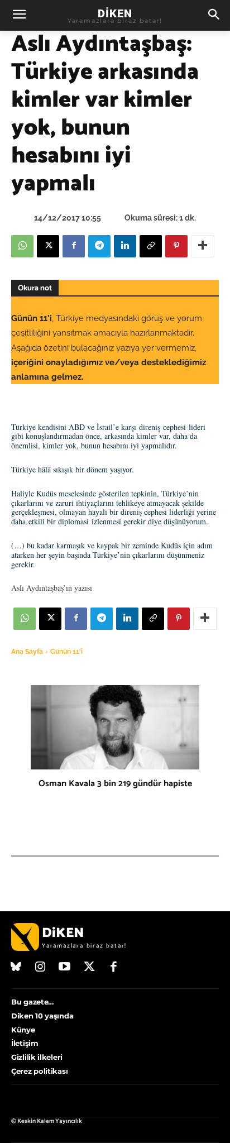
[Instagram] (40, 967)
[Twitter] (89, 967)
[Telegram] (99, 246)
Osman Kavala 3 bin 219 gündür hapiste (115, 783)
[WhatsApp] (22, 246)
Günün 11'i (66, 652)
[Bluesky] (16, 967)
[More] (202, 246)
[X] (48, 246)
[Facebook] (74, 246)
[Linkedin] (125, 246)
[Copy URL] (151, 246)
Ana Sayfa (27, 652)
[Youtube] (64, 967)
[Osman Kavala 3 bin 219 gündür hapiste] (115, 727)
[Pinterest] (176, 246)
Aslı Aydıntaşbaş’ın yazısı (51, 587)
